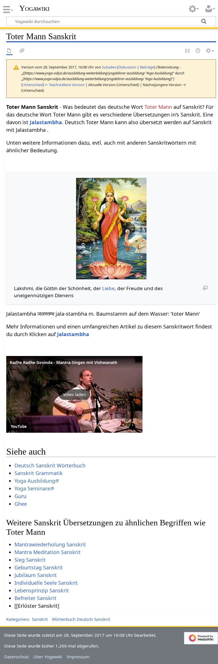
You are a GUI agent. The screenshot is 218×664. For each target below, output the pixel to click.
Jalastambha (46, 122)
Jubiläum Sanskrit (35, 575)
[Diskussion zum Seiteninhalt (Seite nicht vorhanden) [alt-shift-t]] (22, 51)
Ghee (20, 503)
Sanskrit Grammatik (38, 473)
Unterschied (32, 84)
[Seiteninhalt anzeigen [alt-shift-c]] (9, 51)
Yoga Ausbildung (34, 480)
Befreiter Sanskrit (35, 598)
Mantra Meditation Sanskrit (47, 552)
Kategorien (17, 619)
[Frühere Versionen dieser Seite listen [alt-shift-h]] (198, 51)
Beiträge (147, 67)
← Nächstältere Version (65, 84)
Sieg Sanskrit (30, 559)
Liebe (108, 288)
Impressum (78, 656)
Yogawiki (34, 8)
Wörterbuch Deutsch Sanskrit (81, 619)
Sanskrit (40, 619)
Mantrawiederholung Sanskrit (50, 544)
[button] (74, 394)
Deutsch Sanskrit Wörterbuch (49, 465)
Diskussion (127, 67)
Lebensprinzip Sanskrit (41, 590)
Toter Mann (158, 106)
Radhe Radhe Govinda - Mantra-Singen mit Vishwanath (63, 362)
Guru (20, 496)
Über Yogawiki (47, 656)
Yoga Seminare (32, 488)
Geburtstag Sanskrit (38, 567)
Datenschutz (16, 656)
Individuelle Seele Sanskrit (46, 582)
